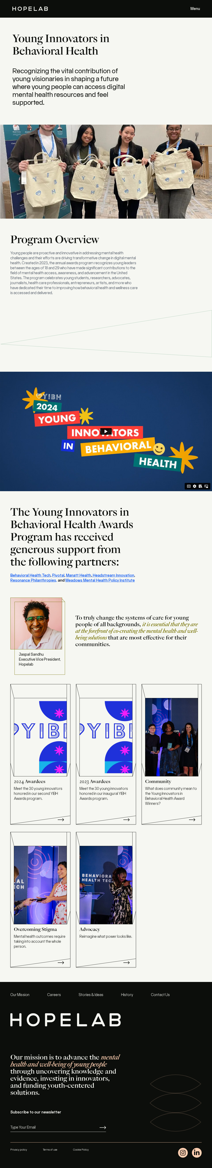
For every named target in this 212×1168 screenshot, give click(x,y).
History (127, 995)
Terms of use (50, 1149)
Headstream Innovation (113, 575)
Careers (54, 995)
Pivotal (58, 575)
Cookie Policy (81, 1149)
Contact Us (160, 995)
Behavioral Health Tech (30, 575)
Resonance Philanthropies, (33, 580)
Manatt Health (78, 575)
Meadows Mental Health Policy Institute (100, 580)
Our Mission (19, 995)
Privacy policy (18, 1149)
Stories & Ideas (91, 995)
